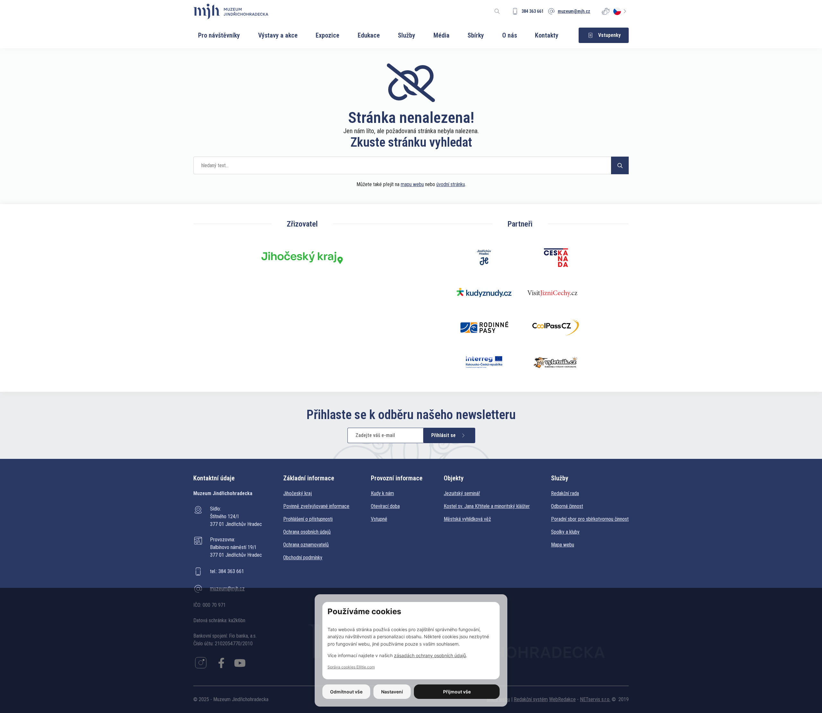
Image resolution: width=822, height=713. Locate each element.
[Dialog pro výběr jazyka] (621, 11)
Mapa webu (562, 545)
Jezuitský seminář (462, 493)
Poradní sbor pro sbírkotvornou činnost (590, 519)
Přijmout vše (457, 691)
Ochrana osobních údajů (307, 532)
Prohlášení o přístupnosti (308, 519)
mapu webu (412, 184)
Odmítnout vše (346, 691)
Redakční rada (565, 493)
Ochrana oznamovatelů (306, 545)
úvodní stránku (450, 184)
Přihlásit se (443, 435)
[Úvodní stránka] (230, 11)
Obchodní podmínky (302, 557)
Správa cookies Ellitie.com (351, 667)
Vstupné (379, 519)
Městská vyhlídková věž (467, 519)
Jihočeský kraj (297, 493)
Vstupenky (609, 35)
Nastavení (392, 691)
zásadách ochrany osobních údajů (430, 655)
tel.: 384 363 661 (227, 571)
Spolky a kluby (565, 532)
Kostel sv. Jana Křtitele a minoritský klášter (487, 506)
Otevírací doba (385, 506)
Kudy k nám (382, 493)
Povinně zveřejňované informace (316, 506)
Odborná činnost (567, 506)
